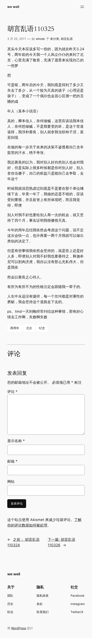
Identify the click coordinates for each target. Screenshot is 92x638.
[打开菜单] (82, 6)
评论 (12, 391)
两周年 (14, 328)
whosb (40, 39)
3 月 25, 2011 (16, 39)
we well (13, 7)
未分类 (54, 39)
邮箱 (12, 461)
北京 (29, 328)
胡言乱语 (67, 39)
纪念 (42, 328)
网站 (11, 481)
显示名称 (16, 441)
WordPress (18, 628)
